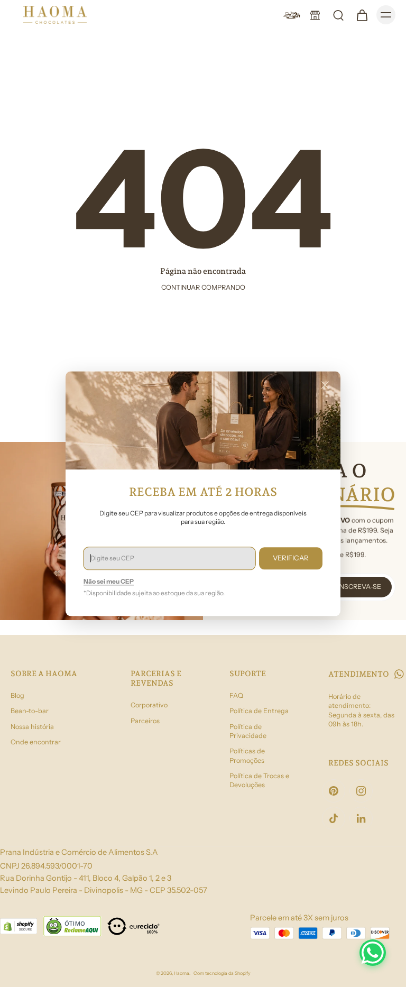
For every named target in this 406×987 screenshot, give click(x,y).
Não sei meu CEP (109, 581)
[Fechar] (325, 385)
